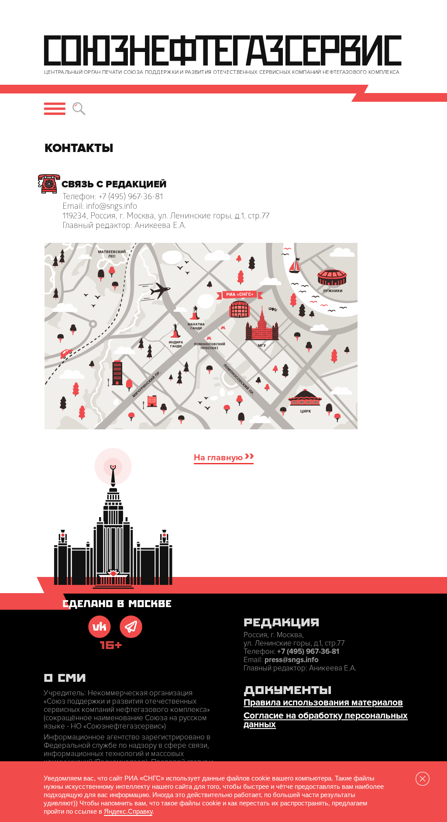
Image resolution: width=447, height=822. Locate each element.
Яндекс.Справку (128, 811)
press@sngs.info (292, 659)
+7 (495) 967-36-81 (308, 651)
